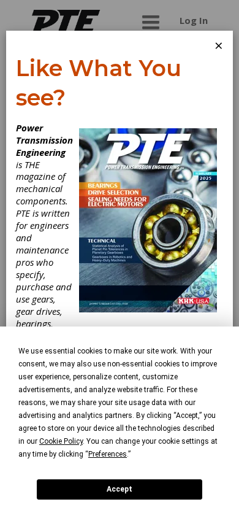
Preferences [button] (107, 454)
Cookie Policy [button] (61, 441)
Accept (119, 489)
